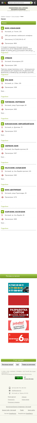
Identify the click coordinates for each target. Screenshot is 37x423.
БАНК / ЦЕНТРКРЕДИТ (13, 190)
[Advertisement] (18, 354)
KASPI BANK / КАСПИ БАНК (15, 212)
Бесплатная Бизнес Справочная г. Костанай (18, 406)
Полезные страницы (14, 402)
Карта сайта (31, 410)
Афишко (24, 397)
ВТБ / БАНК (9, 80)
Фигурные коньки (7, 364)
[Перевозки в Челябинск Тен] (18, 288)
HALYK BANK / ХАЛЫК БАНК (15, 168)
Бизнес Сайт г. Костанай (9, 410)
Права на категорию (28, 364)
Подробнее (4, 52)
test (17, 364)
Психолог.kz (11, 399)
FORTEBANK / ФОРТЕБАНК (15, 102)
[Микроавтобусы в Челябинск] (18, 300)
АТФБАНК (8, 58)
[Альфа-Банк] (18, 338)
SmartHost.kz (12, 413)
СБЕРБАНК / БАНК (11, 146)
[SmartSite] (18, 313)
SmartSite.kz (29, 413)
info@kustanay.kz (16, 390)
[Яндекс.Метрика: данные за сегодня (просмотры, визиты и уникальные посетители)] (29, 378)
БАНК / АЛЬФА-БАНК (12, 28)
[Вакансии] (18, 325)
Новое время (25, 399)
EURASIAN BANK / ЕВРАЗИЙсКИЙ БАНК (19, 124)
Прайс (22, 410)
